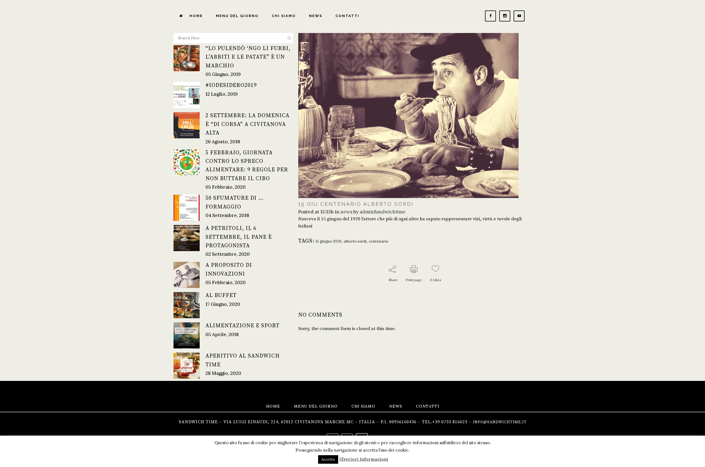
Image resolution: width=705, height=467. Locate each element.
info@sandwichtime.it (500, 422)
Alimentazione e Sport (242, 325)
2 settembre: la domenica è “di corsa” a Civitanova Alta (247, 124)
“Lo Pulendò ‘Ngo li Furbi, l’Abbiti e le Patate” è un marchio (248, 57)
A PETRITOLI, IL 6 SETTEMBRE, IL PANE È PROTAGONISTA (238, 237)
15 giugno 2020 (328, 241)
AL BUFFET (221, 295)
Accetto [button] (328, 459)
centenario (378, 241)
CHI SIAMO (363, 406)
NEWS (395, 406)
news (346, 212)
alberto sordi (355, 241)
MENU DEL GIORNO (316, 406)
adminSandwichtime (383, 212)
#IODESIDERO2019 (231, 85)
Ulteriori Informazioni (363, 459)
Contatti (427, 406)
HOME (273, 406)
